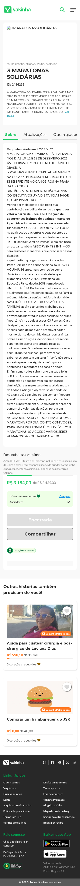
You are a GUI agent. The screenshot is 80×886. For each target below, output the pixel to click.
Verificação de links (14, 822)
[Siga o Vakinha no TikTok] (75, 762)
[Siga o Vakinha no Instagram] (44, 762)
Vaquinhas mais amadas (17, 805)
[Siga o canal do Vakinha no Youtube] (60, 762)
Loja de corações (53, 794)
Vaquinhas (9, 788)
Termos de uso (12, 817)
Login (6, 799)
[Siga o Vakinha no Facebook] (52, 762)
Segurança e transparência (59, 817)
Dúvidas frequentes (55, 782)
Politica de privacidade (16, 811)
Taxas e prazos (51, 788)
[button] (40, 42)
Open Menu (73, 9)
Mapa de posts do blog (56, 811)
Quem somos (11, 782)
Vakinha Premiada (54, 799)
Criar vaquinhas (12, 794)
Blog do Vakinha (52, 805)
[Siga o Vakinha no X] (67, 762)
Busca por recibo (53, 822)
